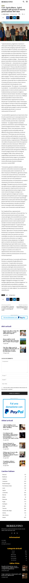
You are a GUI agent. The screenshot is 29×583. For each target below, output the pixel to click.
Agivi (7, 295)
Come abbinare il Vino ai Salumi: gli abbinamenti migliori (22, 308)
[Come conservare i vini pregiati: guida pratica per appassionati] (25, 575)
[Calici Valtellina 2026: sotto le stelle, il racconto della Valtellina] (22, 427)
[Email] (17, 17)
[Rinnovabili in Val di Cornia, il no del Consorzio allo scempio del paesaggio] (23, 341)
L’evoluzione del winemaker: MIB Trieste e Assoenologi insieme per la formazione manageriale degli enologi (10, 435)
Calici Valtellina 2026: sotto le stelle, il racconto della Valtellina (10, 426)
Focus (3, 5)
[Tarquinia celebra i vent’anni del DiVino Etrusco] (22, 463)
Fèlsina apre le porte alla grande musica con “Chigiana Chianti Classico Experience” (10, 454)
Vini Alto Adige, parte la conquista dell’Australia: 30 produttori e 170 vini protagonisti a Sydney (11, 349)
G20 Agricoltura (12, 295)
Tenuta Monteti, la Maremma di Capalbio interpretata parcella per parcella (10, 445)
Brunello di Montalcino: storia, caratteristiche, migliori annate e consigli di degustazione (10, 568)
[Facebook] (7, 17)
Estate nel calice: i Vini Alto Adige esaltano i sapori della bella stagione (11, 332)
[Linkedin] (14, 17)
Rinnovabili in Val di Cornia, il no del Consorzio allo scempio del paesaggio (11, 340)
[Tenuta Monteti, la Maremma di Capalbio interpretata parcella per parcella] (22, 445)
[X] (11, 17)
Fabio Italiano (6, 14)
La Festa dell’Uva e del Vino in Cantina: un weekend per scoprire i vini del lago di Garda (7, 308)
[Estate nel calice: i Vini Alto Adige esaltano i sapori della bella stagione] (23, 333)
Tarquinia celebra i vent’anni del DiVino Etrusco (9, 463)
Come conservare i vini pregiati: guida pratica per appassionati (11, 574)
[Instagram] (14, 533)
